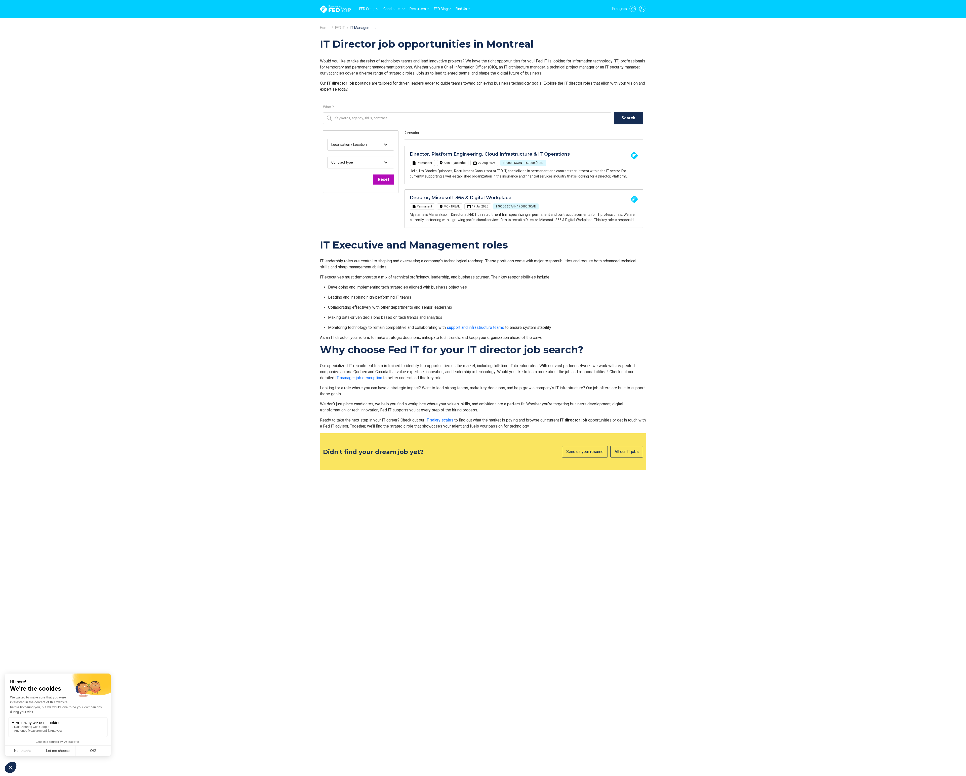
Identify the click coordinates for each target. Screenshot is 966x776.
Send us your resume (584, 451)
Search (628, 118)
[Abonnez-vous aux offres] (632, 9)
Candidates (392, 9)
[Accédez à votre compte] (642, 9)
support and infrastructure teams (475, 327)
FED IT (340, 28)
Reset (383, 179)
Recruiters (418, 9)
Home (325, 28)
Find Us (461, 9)
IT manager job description (358, 377)
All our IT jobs (627, 451)
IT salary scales (439, 420)
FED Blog (441, 9)
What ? (328, 107)
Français (619, 8)
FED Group (367, 9)
